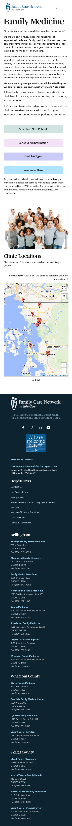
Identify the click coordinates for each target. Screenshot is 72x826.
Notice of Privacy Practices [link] (25, 512)
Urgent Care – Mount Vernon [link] (26, 808)
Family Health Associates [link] (24, 574)
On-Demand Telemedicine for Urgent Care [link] (34, 466)
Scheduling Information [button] (33, 142)
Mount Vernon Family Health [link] (26, 775)
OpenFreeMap (51, 375)
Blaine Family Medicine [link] (23, 683)
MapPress (43, 375)
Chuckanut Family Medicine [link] (26, 558)
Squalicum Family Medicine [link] (25, 623)
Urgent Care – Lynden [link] (22, 732)
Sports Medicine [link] (19, 607)
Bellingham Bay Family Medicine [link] (28, 541)
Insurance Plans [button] (33, 170)
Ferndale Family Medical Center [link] (28, 699)
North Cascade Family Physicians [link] (28, 791)
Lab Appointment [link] (20, 492)
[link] (24, 7)
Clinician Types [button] (33, 156)
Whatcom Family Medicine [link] (25, 656)
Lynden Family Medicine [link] (24, 715)
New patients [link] (17, 497)
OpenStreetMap (63, 375)
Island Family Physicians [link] (23, 759)
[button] (64, 7)
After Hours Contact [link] (21, 459)
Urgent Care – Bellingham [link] (25, 639)
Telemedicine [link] (18, 517)
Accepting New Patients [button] (33, 129)
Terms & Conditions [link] (21, 522)
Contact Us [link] (16, 487)
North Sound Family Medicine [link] (27, 590)
